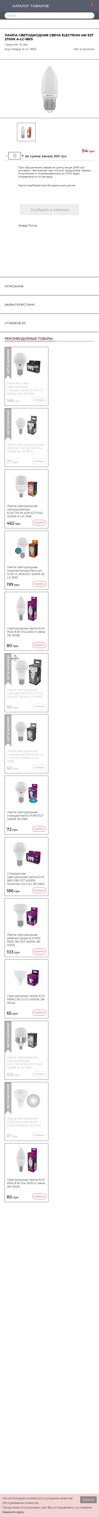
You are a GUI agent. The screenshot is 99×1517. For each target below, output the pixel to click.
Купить (39, 522)
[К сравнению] (76, 6)
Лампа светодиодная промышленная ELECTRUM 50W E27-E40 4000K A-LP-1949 (24, 1062)
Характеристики (20, 304)
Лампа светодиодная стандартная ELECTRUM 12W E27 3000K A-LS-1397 (24, 693)
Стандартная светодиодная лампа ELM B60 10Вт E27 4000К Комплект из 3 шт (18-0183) (26, 879)
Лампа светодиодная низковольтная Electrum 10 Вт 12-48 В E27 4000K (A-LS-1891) (26, 572)
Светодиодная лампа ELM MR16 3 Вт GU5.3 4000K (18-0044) (26, 999)
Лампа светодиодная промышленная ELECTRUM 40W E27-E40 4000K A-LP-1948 (25, 511)
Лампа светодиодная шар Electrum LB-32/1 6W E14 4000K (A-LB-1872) (25, 448)
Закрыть (88, 1499)
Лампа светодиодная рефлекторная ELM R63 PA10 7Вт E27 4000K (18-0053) (24, 940)
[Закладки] (84, 6)
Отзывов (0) (15, 323)
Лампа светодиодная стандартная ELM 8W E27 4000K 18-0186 (25, 815)
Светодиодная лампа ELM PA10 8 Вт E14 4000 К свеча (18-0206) (26, 632)
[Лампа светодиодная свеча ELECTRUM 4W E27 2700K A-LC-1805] (49, 89)
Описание (14, 286)
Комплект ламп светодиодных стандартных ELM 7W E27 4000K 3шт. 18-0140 (25, 388)
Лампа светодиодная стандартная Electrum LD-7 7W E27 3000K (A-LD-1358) (26, 756)
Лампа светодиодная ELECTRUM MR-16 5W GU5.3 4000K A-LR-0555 (24, 1122)
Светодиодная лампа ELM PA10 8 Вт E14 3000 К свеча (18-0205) (26, 1183)
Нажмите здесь (13, 1512)
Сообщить (39, 400)
